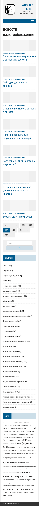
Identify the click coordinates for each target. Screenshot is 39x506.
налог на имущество (15, 476)
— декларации (8, 331)
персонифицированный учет (15, 485)
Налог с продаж (8, 437)
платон (25, 486)
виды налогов (7, 346)
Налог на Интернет (18, 431)
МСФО (5, 281)
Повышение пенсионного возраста (17, 450)
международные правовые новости (15, 316)
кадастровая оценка (27, 466)
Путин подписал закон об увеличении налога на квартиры (17, 190)
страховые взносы (10, 492)
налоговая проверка (10, 352)
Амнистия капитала (8, 423)
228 (13, 230)
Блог (5, 184)
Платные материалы (10, 387)
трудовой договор (23, 492)
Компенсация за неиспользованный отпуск (14, 428)
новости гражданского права (13, 296)
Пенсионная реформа (17, 447)
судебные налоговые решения (13, 382)
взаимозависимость (21, 462)
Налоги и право (8, 504)
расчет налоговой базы (11, 377)
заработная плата (8, 466)
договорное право (9, 291)
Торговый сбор (30, 450)
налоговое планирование (11, 356)
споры (31, 489)
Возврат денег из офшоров (17, 216)
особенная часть (9, 306)
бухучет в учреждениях (11, 276)
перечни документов (10, 372)
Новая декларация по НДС (15, 440)
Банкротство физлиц (21, 423)
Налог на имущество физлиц (26, 434)
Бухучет (6, 271)
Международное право (11, 311)
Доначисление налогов (12, 425)
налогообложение (20, 483)
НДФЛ (9, 431)
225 (23, 225)
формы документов (10, 321)
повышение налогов (17, 489)
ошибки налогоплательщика (12, 367)
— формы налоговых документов (14, 341)
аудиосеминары (8, 407)
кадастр (16, 466)
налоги (26, 472)
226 (30, 225)
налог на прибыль (27, 479)
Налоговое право (9, 326)
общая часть (7, 301)
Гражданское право (10, 286)
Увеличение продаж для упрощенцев (16, 402)
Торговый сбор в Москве (9, 453)
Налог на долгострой (12, 434)
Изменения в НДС (27, 425)
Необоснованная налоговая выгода (23, 437)
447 (6, 235)
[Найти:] (19, 243)
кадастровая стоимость (11, 469)
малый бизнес (18, 473)
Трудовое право (8, 392)
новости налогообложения (14, 53)
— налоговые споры (10, 336)
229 (21, 230)
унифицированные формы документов (16, 397)
